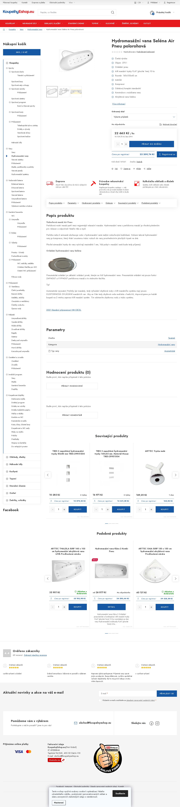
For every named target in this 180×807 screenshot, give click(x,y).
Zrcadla (15, 365)
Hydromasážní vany (20, 156)
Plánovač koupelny (10, 2)
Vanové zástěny (17, 159)
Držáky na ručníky (18, 406)
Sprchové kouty (17, 112)
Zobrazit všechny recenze (35, 655)
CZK (139, 2)
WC (13, 216)
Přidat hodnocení (72, 386)
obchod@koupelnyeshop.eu (95, 723)
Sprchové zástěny (18, 98)
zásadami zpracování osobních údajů (140, 700)
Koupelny (14, 63)
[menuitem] (11, 23)
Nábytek (12, 314)
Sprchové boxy (17, 81)
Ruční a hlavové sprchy (26, 106)
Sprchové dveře (18, 72)
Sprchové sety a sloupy (20, 85)
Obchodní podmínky (57, 2)
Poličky (14, 435)
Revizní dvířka (17, 294)
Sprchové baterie (18, 191)
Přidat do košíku (152, 144)
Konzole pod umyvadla (20, 351)
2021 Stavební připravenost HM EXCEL (63, 310)
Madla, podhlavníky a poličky (23, 167)
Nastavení (59, 802)
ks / (22, 52)
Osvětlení (15, 361)
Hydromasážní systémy (20, 174)
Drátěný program (18, 402)
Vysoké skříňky (17, 322)
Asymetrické (169, 351)
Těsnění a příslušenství (25, 75)
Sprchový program (19, 102)
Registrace (171, 2)
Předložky (15, 439)
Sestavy (14, 336)
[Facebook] (151, 723)
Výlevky (14, 242)
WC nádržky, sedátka (25, 263)
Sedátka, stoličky (18, 297)
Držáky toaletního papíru (21, 410)
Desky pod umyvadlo (19, 340)
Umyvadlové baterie (19, 199)
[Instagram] (157, 723)
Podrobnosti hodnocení (146, 52)
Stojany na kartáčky (19, 443)
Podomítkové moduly (20, 256)
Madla (14, 382)
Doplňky (15, 389)
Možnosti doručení (170, 124)
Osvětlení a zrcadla (16, 357)
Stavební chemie (18, 485)
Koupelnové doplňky (16, 395)
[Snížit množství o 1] (118, 144)
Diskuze (109, 203)
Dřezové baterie (18, 188)
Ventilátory (16, 286)
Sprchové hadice (23, 136)
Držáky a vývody (23, 129)
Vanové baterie (17, 195)
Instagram (68, 786)
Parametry (72, 203)
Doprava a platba (38, 2)
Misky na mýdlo (17, 432)
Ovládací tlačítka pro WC (27, 267)
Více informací (118, 104)
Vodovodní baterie (16, 180)
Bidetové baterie (18, 184)
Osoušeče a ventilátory (20, 301)
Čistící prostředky (18, 290)
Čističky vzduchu (18, 305)
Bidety (14, 233)
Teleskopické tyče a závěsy (27, 125)
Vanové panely (17, 170)
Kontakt (24, 2)
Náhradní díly (17, 142)
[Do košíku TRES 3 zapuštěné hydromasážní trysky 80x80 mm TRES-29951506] (78, 509)
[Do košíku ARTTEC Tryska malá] (165, 509)
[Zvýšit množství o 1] (126, 144)
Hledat (112, 12)
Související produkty (127, 203)
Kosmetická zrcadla (19, 421)
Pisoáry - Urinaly (18, 252)
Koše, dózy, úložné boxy (21, 424)
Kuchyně (14, 471)
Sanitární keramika (16, 212)
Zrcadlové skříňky (18, 329)
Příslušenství (22, 92)
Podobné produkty (150, 203)
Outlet (13, 493)
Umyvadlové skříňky (19, 318)
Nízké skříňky (17, 325)
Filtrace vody (16, 277)
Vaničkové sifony (23, 133)
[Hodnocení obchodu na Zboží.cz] (57, 760)
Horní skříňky (17, 347)
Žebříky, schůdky (18, 500)
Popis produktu (55, 203)
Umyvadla (15, 219)
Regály (14, 333)
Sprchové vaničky (18, 89)
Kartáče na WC (17, 417)
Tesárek (139, 162)
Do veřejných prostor (20, 446)
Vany (10, 148)
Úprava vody (16, 308)
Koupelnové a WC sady (21, 428)
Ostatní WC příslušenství (26, 271)
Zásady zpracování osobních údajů (103, 786)
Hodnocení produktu (91, 203)
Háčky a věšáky (17, 413)
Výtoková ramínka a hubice (22, 206)
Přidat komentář (72, 415)
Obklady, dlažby (17, 457)
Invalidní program (15, 374)
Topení (13, 478)
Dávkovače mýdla (18, 399)
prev (48, 475)
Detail (111, 607)
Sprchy (11, 68)
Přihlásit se (167, 693)
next (175, 475)
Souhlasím (120, 793)
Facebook (60, 786)
